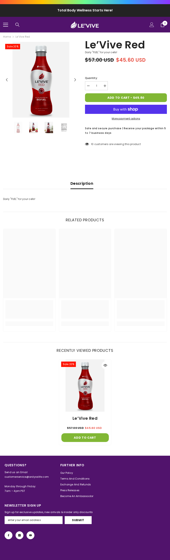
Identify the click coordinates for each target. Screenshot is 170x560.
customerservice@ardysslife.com (27, 477)
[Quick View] (105, 365)
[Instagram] (19, 535)
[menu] (5, 24)
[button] (6, 79)
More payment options (126, 118)
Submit (78, 520)
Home (7, 36)
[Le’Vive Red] (85, 385)
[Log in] (151, 24)
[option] (41, 80)
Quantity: (91, 78)
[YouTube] (30, 535)
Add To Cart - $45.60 (125, 98)
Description (81, 183)
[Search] (17, 24)
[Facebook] (8, 535)
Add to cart (85, 438)
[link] (29, 309)
